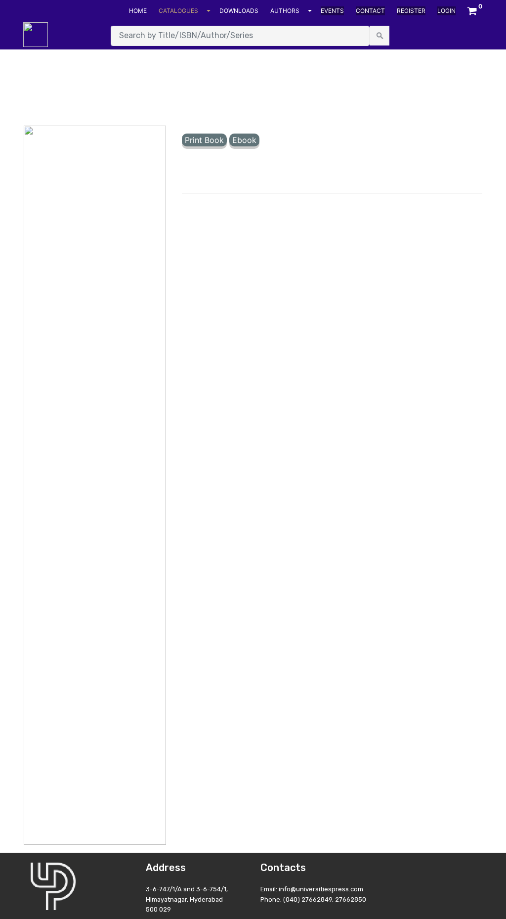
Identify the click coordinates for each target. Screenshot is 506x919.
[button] (472, 11)
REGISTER (411, 10)
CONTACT (370, 10)
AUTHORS (284, 10)
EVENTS (332, 10)
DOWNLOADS (238, 10)
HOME (138, 10)
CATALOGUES (178, 10)
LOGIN (446, 10)
